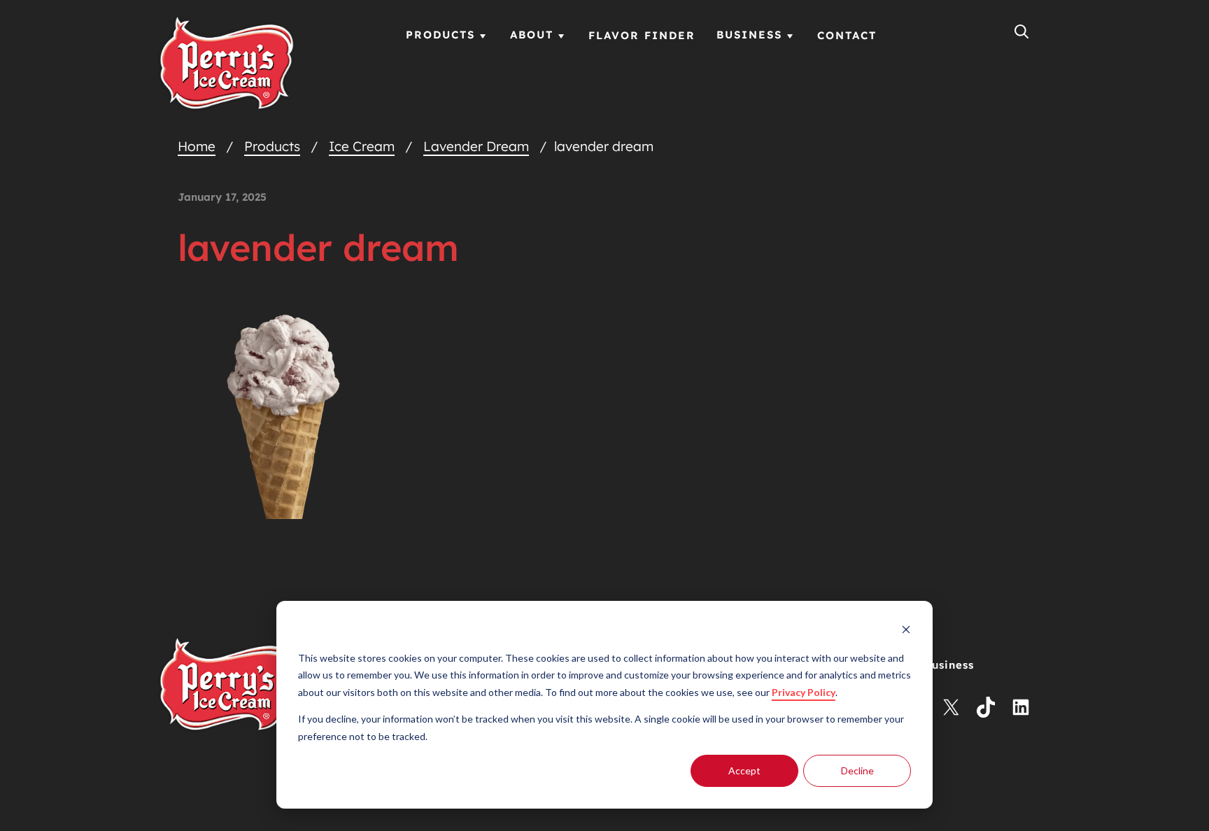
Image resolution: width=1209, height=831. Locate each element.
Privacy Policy (803, 692)
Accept (744, 770)
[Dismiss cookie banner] (906, 631)
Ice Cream (362, 146)
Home (196, 146)
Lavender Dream (476, 146)
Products (272, 146)
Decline (857, 770)
